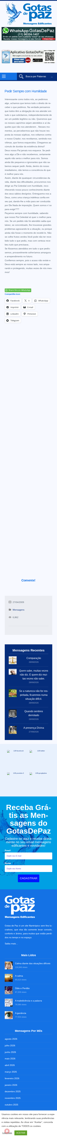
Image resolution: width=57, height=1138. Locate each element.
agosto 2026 (11, 1039)
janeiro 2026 (11, 1085)
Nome (8, 863)
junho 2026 (10, 1052)
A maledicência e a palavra (28, 1000)
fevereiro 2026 (12, 1078)
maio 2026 (10, 1058)
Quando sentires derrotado (33, 713)
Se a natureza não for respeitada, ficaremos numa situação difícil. (33, 695)
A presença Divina (33, 727)
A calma (19, 976)
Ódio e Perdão (22, 988)
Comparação (33, 658)
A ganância (20, 1013)
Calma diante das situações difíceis (32, 963)
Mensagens (18, 609)
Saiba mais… (11, 943)
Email (8, 850)
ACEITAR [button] (20, 1133)
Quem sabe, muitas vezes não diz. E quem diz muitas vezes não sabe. (33, 674)
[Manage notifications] (7, 1131)
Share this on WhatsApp (19, 290)
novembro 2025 (13, 1098)
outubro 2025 (11, 1104)
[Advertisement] (28, 455)
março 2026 (11, 1072)
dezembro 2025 (13, 1091)
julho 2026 (10, 1045)
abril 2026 (10, 1065)
